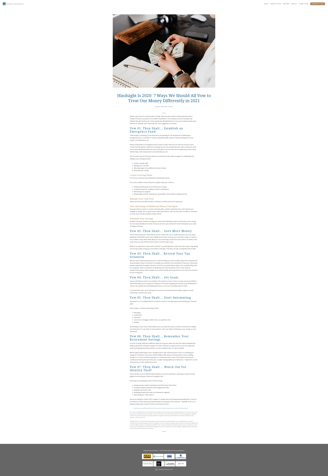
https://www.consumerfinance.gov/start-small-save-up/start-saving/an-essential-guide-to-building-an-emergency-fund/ (161, 408)
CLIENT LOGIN (303, 3)
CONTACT (294, 3)
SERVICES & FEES (275, 3)
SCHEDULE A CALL (318, 3)
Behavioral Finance (167, 106)
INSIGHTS (286, 3)
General (157, 106)
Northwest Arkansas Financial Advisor (172, 450)
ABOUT (266, 3)
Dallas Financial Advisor (151, 450)
